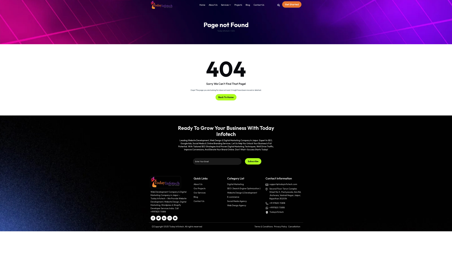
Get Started (292, 4)
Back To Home (226, 97)
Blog (248, 5)
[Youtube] (175, 218)
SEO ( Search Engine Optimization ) (243, 188)
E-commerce (233, 197)
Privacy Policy (280, 226)
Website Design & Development (242, 192)
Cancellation (294, 226)
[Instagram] (169, 218)
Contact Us (259, 5)
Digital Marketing (235, 184)
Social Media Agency (237, 201)
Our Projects (200, 188)
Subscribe (253, 161)
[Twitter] (158, 218)
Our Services (200, 192)
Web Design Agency (236, 205)
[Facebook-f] (153, 218)
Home (202, 5)
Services (225, 5)
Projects (238, 5)
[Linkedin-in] (164, 218)
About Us (213, 5)
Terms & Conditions (263, 226)
